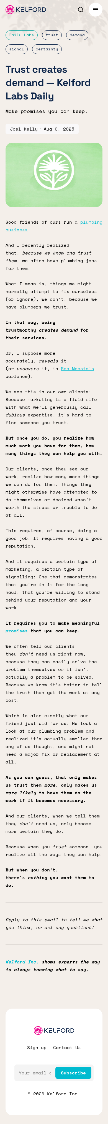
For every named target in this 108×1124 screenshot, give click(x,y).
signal (16, 49)
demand (77, 35)
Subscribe (73, 1072)
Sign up (37, 1047)
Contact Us (67, 1047)
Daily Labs (21, 35)
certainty (47, 49)
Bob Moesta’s (77, 368)
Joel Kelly (24, 129)
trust (52, 35)
